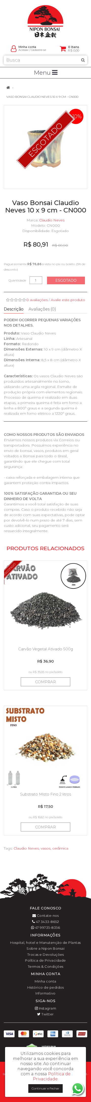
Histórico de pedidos (45, 987)
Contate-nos (47, 915)
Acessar (23, 50)
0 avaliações (37, 300)
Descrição (14, 309)
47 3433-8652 (47, 922)
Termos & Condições (45, 966)
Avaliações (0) (42, 309)
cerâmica (60, 848)
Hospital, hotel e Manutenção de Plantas (45, 942)
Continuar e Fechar (45, 1088)
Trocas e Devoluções (45, 954)
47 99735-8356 (47, 927)
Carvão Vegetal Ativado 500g (45, 649)
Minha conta (45, 981)
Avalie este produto (68, 300)
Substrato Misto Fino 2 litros (45, 794)
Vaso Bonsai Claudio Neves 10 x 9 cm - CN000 (42, 97)
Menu (43, 72)
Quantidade (17, 280)
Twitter (47, 1014)
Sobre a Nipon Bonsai (45, 948)
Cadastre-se (38, 50)
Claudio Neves (51, 220)
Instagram (47, 1008)
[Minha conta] (13, 48)
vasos (46, 848)
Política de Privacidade (45, 960)
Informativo (45, 993)
